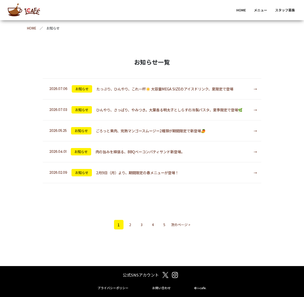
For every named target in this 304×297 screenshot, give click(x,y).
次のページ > (180, 224)
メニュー (260, 10)
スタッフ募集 (285, 10)
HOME (241, 10)
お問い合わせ (161, 288)
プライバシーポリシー (113, 288)
